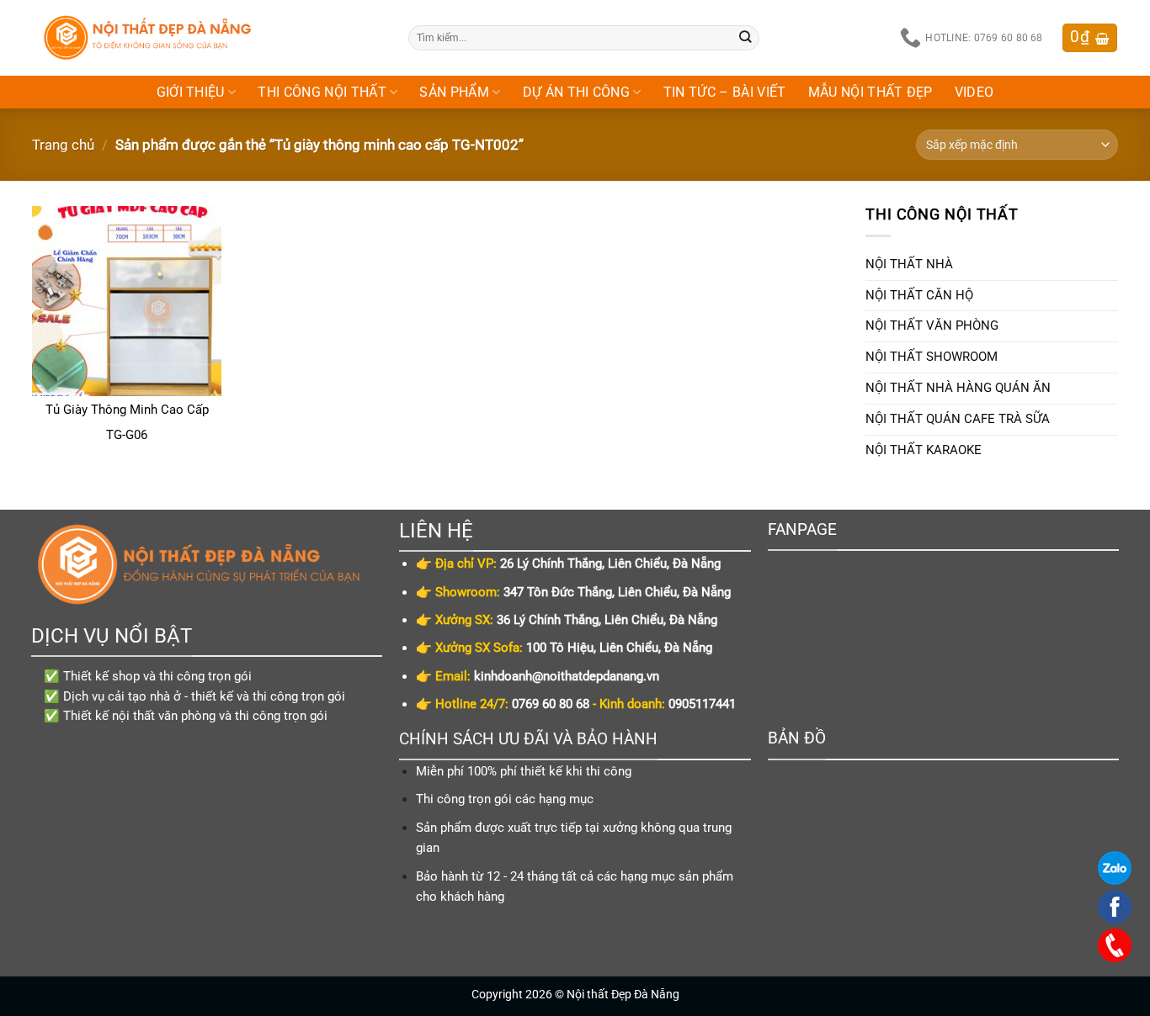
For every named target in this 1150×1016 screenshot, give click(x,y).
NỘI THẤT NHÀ (909, 264)
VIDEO (974, 92)
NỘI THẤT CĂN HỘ (919, 295)
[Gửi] (745, 37)
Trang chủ (63, 144)
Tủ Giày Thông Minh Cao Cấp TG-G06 (127, 422)
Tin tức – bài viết (724, 92)
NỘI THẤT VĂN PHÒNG (931, 325)
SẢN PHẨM (454, 92)
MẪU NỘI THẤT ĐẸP (870, 92)
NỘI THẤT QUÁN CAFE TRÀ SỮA (957, 418)
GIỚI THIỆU (191, 92)
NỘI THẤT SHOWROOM (931, 356)
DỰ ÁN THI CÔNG (577, 92)
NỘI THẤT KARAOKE (923, 450)
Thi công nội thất (322, 92)
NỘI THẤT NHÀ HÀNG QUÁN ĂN (958, 387)
